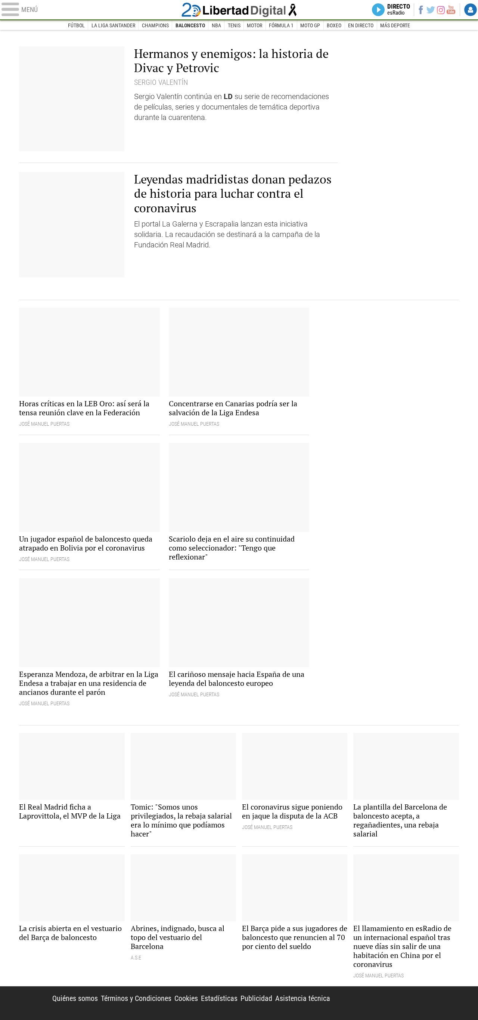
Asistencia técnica (302, 998)
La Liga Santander (113, 25)
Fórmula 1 (281, 25)
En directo (360, 25)
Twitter (431, 9)
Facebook (421, 9)
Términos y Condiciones (136, 998)
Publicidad (256, 998)
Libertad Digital (239, 9)
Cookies (186, 998)
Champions (155, 25)
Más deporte (395, 25)
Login (470, 9)
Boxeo (334, 25)
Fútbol (76, 25)
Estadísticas (219, 998)
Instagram (441, 9)
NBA (216, 25)
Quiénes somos (75, 998)
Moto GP (310, 25)
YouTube (451, 9)
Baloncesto (190, 25)
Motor (254, 25)
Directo (398, 9)
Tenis (234, 25)
